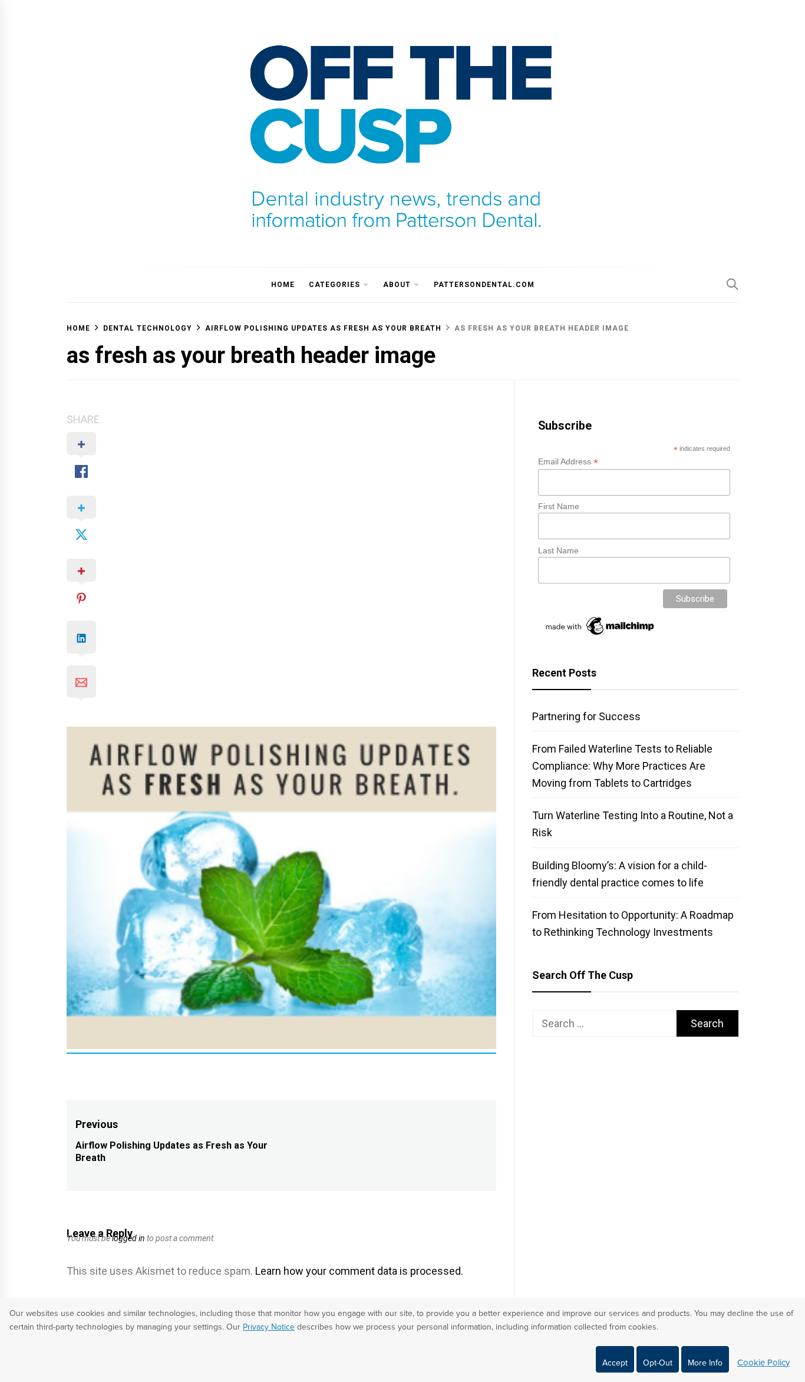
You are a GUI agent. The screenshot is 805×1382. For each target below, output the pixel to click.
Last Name (558, 550)
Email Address (568, 461)
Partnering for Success (586, 716)
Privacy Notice (269, 1327)
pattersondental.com (484, 285)
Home (283, 285)
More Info (705, 1363)
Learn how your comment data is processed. (359, 1271)
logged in (128, 1238)
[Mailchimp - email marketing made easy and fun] (600, 634)
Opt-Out (657, 1363)
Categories (334, 285)
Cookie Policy (763, 1362)
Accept (615, 1363)
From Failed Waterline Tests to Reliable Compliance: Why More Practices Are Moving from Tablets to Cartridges (622, 766)
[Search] (732, 284)
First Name (558, 506)
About (397, 285)
